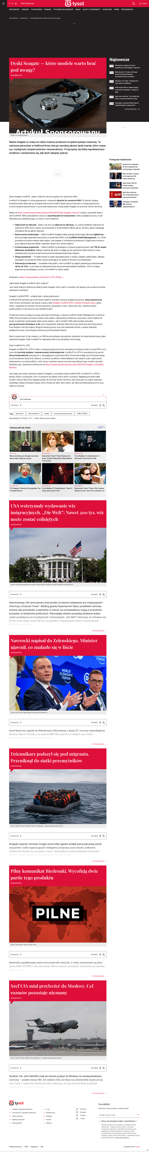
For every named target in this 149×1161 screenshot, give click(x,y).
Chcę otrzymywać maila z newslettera (119, 1121)
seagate (46, 414)
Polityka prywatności (15, 1147)
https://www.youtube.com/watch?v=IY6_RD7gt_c (41, 277)
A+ (13, 3)
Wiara (78, 9)
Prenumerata (127, 9)
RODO (26, 1147)
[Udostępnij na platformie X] (103, 405)
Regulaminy (34, 1147)
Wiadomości (14, 9)
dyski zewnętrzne (33, 414)
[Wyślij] (138, 1115)
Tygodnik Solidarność (63, 9)
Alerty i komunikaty (92, 9)
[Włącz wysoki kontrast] (16, 3)
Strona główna (13, 18)
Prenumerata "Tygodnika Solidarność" (24, 1113)
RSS (42, 1147)
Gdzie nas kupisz (17, 1116)
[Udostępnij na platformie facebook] (100, 405)
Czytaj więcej (130, 109)
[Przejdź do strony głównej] (72, 3)
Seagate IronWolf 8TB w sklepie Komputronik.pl (74, 302)
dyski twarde (20, 414)
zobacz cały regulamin (122, 1138)
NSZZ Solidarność (27, 3)
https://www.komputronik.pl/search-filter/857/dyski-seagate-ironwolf (48, 212)
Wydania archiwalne (18, 1120)
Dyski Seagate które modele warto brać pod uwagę (45, 18)
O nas (48, 1109)
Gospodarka (36, 9)
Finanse (47, 9)
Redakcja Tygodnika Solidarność (22, 1109)
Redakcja (49, 1116)
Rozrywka (107, 9)
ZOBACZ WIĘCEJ (82, 414)
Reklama (48, 1123)
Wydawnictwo (50, 1113)
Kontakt (48, 1120)
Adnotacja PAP (17, 1123)
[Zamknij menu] (4, 3)
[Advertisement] (74, 39)
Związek (25, 9)
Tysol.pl (137, 1147)
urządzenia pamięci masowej (63, 414)
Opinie (116, 9)
